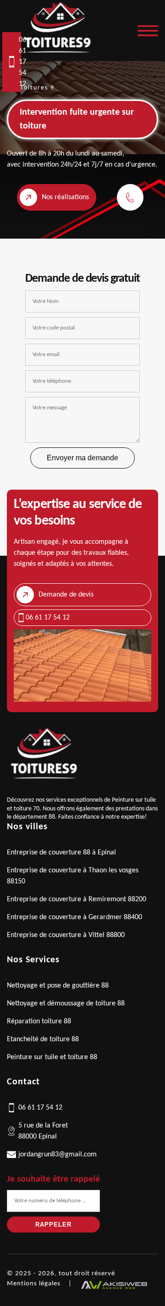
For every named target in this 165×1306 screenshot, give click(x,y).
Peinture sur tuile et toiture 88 (52, 1057)
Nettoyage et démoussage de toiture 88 (66, 1003)
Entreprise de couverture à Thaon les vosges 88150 (72, 876)
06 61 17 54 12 (20, 62)
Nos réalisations (65, 197)
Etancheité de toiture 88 (43, 1039)
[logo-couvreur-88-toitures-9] (57, 55)
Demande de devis (66, 594)
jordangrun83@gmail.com (57, 1154)
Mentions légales (33, 1283)
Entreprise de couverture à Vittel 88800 (66, 935)
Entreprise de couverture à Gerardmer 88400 (74, 917)
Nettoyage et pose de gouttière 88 (58, 985)
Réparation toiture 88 (39, 1021)
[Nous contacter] (132, 197)
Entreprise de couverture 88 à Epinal (61, 852)
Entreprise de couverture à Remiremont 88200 (76, 899)
